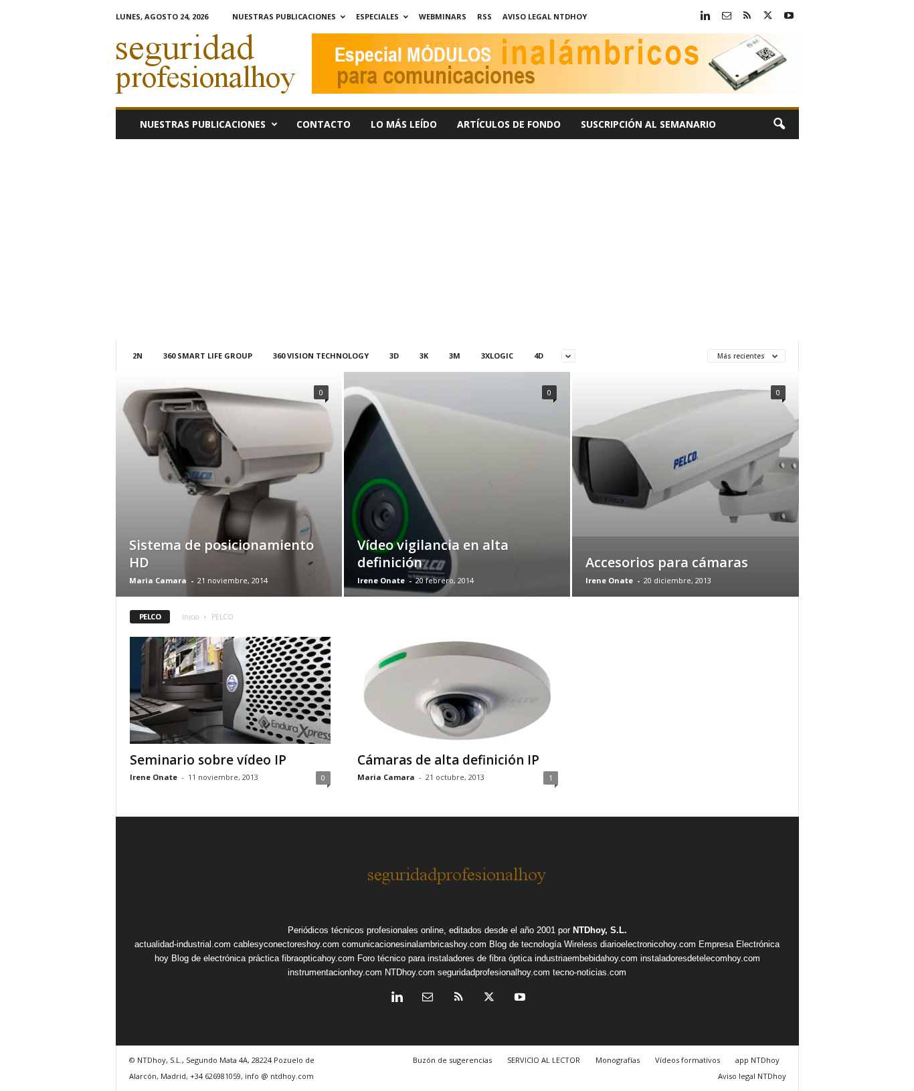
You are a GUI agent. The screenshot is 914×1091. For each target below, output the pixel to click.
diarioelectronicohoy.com (648, 944)
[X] (768, 16)
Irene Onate (381, 580)
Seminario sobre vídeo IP (208, 760)
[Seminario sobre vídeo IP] (230, 690)
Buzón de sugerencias (452, 1060)
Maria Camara (158, 580)
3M (454, 356)
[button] (779, 124)
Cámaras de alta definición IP (448, 760)
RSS (484, 16)
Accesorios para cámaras (666, 562)
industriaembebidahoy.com (586, 958)
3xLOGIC (497, 356)
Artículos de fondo (509, 124)
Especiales (377, 16)
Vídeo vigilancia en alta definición (433, 553)
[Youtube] (789, 16)
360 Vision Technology (321, 356)
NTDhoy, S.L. (600, 930)
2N (137, 356)
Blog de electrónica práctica (225, 958)
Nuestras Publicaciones (284, 16)
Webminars (442, 16)
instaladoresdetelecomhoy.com (700, 958)
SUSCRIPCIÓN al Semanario (648, 124)
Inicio (190, 616)
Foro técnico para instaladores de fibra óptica (444, 958)
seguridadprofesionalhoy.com (494, 972)
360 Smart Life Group (207, 356)
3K (424, 356)
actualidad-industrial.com (182, 944)
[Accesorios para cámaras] (685, 454)
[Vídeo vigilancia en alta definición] (457, 504)
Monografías (618, 1060)
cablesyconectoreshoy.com (286, 944)
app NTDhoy (757, 1060)
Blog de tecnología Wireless (543, 944)
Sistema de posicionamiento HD (221, 553)
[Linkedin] (706, 16)
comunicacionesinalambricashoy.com (414, 944)
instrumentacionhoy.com (335, 972)
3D (394, 356)
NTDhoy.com (410, 972)
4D (538, 356)
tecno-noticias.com (589, 972)
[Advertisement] (457, 239)
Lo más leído (404, 124)
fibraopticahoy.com (318, 958)
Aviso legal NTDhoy (544, 16)
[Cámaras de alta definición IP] (457, 690)
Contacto (323, 124)
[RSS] (747, 16)
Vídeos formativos (687, 1060)
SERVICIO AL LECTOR (543, 1060)
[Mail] (727, 16)
